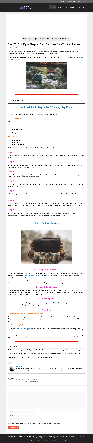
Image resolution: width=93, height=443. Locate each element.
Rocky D (19, 366)
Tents (84, 7)
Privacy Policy (62, 1)
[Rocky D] (12, 371)
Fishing (59, 7)
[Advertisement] (46, 26)
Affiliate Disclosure (71, 1)
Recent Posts (16, 363)
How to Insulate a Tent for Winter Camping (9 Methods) (24, 379)
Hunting (72, 7)
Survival (78, 7)
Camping (53, 7)
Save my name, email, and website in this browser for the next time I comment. (35, 423)
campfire (40, 51)
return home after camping (23, 328)
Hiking (65, 7)
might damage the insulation (33, 275)
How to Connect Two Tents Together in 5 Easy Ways (24, 381)
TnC (85, 1)
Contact (79, 1)
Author (10, 363)
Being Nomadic (42, 440)
